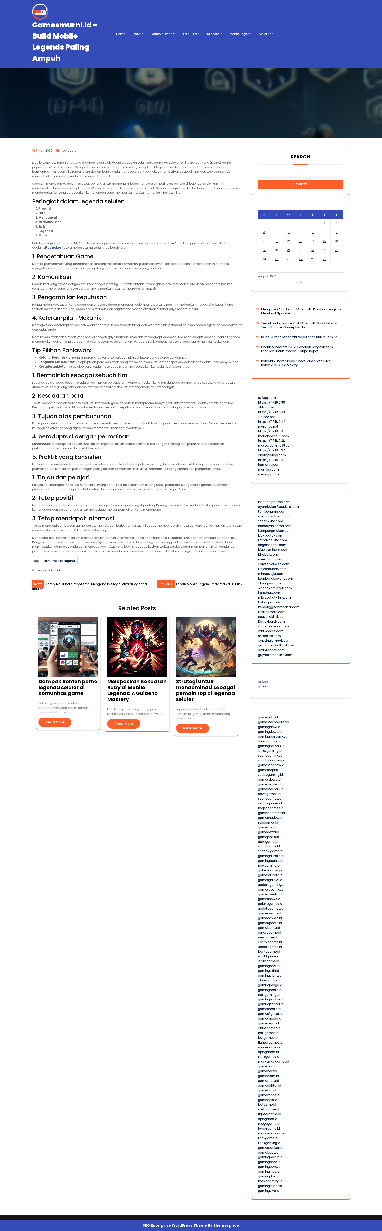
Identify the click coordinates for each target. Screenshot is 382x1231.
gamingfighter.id (271, 1004)
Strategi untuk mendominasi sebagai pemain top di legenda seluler (205, 690)
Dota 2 (138, 34)
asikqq (263, 681)
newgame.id (267, 937)
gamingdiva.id (268, 1176)
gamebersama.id (271, 813)
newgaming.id (269, 865)
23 (336, 250)
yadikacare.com (270, 631)
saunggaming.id (270, 755)
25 (277, 259)
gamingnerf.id (269, 966)
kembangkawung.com (275, 578)
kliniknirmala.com (271, 612)
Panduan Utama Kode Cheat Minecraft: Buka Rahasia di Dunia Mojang (296, 363)
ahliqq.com (266, 407)
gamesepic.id (268, 1023)
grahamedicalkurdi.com (276, 645)
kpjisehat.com (269, 592)
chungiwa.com (269, 583)
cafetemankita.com (273, 564)
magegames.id (269, 1047)
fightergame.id (269, 1114)
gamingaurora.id (271, 856)
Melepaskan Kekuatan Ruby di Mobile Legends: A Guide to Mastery (137, 690)
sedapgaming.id (270, 774)
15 (324, 241)
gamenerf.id (267, 1071)
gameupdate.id (270, 923)
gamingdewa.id (270, 731)
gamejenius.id (268, 837)
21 (312, 250)
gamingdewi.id (269, 727)
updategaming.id (271, 884)
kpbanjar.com (269, 602)
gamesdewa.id (269, 779)
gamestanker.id (270, 1147)
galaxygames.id (270, 903)
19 (288, 250)
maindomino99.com (273, 436)
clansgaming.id (269, 980)
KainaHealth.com (271, 621)
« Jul (298, 282)
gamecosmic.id (270, 918)
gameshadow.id (270, 817)
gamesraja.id (268, 770)
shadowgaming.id (271, 760)
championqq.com (272, 455)
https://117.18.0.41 (271, 431)
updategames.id (270, 908)
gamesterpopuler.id (273, 722)
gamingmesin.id (270, 1157)
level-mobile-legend (59, 561)
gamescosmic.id (270, 889)
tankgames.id (268, 1056)
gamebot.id (267, 1090)
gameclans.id (268, 1076)
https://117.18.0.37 (271, 450)
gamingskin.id (268, 970)
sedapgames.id (270, 803)
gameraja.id (267, 827)
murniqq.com (268, 469)
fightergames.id (270, 1042)
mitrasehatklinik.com (274, 597)
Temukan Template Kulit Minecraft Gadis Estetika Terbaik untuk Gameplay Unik (299, 325)
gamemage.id (269, 1095)
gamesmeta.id (269, 1009)
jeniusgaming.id (270, 750)
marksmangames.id (273, 1061)
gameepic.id (267, 1100)
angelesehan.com (272, 545)
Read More (55, 722)
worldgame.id (268, 956)
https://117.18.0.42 (271, 421)
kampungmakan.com (275, 530)
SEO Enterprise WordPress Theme (175, 1225)
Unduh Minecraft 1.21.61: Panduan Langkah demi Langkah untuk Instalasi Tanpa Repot (297, 349)
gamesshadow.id (271, 765)
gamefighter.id (269, 1085)
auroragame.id (269, 932)
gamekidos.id (268, 1152)
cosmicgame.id (270, 942)
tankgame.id (268, 1138)
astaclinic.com (269, 636)
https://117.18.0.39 (271, 412)
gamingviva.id (268, 1190)
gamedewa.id (268, 832)
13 (300, 241)
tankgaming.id (269, 1143)
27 (301, 259)
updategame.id (270, 947)
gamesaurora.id (270, 875)
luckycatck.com (270, 535)
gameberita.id (269, 927)
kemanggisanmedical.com (278, 607)
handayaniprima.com (274, 526)
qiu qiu (263, 686)
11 (277, 241)
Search (300, 157)
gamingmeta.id (270, 990)
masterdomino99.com (275, 445)
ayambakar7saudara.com (278, 506)
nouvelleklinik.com (272, 616)
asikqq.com (267, 397)
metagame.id (268, 1109)
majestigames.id (270, 808)
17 (264, 250)
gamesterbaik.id (270, 789)
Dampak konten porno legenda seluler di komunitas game (67, 687)
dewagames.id (269, 794)
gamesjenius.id (269, 784)
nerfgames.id (268, 1033)
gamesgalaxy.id (270, 880)
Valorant (266, 34)
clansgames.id (269, 1028)
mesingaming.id (270, 1181)
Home (120, 34)
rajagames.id (268, 822)
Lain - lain (55, 570)
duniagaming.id (269, 741)
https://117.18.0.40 (271, 460)
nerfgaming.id (269, 994)
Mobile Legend (241, 34)
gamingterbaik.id (271, 746)
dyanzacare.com (271, 650)
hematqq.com (269, 464)
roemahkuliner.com (273, 516)
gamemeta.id (268, 1080)
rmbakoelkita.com (272, 540)
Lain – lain (191, 34)
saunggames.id (269, 798)
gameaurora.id (269, 913)
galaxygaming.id (270, 870)
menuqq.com (268, 474)
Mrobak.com (268, 554)
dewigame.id (268, 841)
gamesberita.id (270, 894)
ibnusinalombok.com (274, 640)
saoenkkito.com (270, 521)
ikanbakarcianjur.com (275, 588)
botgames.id (268, 1037)
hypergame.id (269, 1128)
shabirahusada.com (273, 626)
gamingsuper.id (270, 1186)
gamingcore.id (269, 1166)
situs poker (52, 247)
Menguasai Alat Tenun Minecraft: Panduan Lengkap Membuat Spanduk (301, 311)
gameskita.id (268, 717)
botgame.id (267, 1104)
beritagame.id (269, 951)
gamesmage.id (269, 1018)
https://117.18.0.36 (271, 402)
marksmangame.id (272, 1133)
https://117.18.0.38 (271, 440)
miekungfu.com (270, 559)
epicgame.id (267, 1119)
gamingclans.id (269, 975)
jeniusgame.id (268, 961)
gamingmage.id (270, 985)
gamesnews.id (269, 899)
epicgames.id (268, 1052)
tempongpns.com (272, 511)
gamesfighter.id (270, 1013)
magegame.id (269, 1123)
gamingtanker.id (271, 999)
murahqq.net (268, 426)
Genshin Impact (163, 34)
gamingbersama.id (272, 736)
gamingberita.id (270, 860)
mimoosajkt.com (271, 573)
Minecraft (214, 34)
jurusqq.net (266, 417)
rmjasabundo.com (272, 569)
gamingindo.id (269, 1171)
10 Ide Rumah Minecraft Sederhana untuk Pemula (299, 337)
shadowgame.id (270, 851)
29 (324, 259)
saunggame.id (269, 846)
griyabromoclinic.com (275, 655)
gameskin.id (267, 1066)
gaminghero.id (269, 1162)
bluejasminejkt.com (273, 549)
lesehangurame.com (274, 502)
